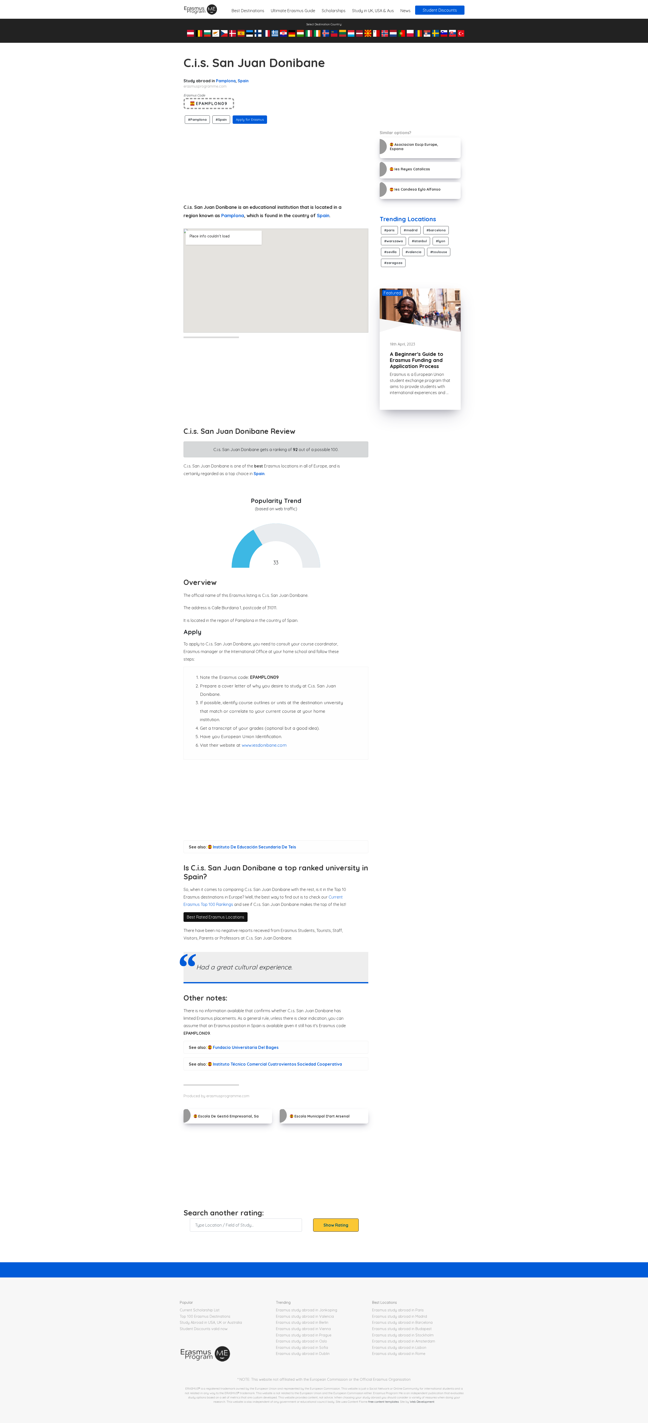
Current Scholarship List (199, 1310)
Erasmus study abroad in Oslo (301, 1341)
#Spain (221, 119)
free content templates (383, 1402)
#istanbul (419, 241)
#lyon (440, 241)
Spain (243, 80)
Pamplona (226, 80)
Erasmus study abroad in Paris (398, 1310)
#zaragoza (393, 263)
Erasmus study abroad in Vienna (303, 1329)
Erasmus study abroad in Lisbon (399, 1347)
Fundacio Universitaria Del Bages (245, 1047)
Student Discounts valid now (204, 1329)
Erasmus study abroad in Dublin (303, 1353)
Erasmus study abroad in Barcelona (402, 1322)
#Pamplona (197, 119)
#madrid (410, 230)
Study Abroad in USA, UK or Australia (211, 1322)
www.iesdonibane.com (264, 745)
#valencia (413, 252)
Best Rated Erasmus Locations (215, 917)
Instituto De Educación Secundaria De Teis (254, 846)
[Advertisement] (276, 162)
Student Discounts (440, 10)
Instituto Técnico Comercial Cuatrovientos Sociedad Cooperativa (277, 1064)
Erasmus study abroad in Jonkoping (306, 1310)
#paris (389, 230)
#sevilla (390, 252)
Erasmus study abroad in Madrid (399, 1316)
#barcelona (436, 230)
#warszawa (393, 241)
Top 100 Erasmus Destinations (205, 1316)
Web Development (422, 1402)
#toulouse (438, 252)
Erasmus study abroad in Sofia (302, 1347)
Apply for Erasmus (250, 119)
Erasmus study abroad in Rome (398, 1353)
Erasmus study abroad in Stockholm (403, 1335)
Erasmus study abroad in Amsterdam (403, 1341)
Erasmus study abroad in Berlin (302, 1322)
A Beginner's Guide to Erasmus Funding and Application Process (416, 360)
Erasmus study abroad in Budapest (402, 1329)
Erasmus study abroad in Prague (303, 1335)
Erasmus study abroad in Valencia (305, 1316)
